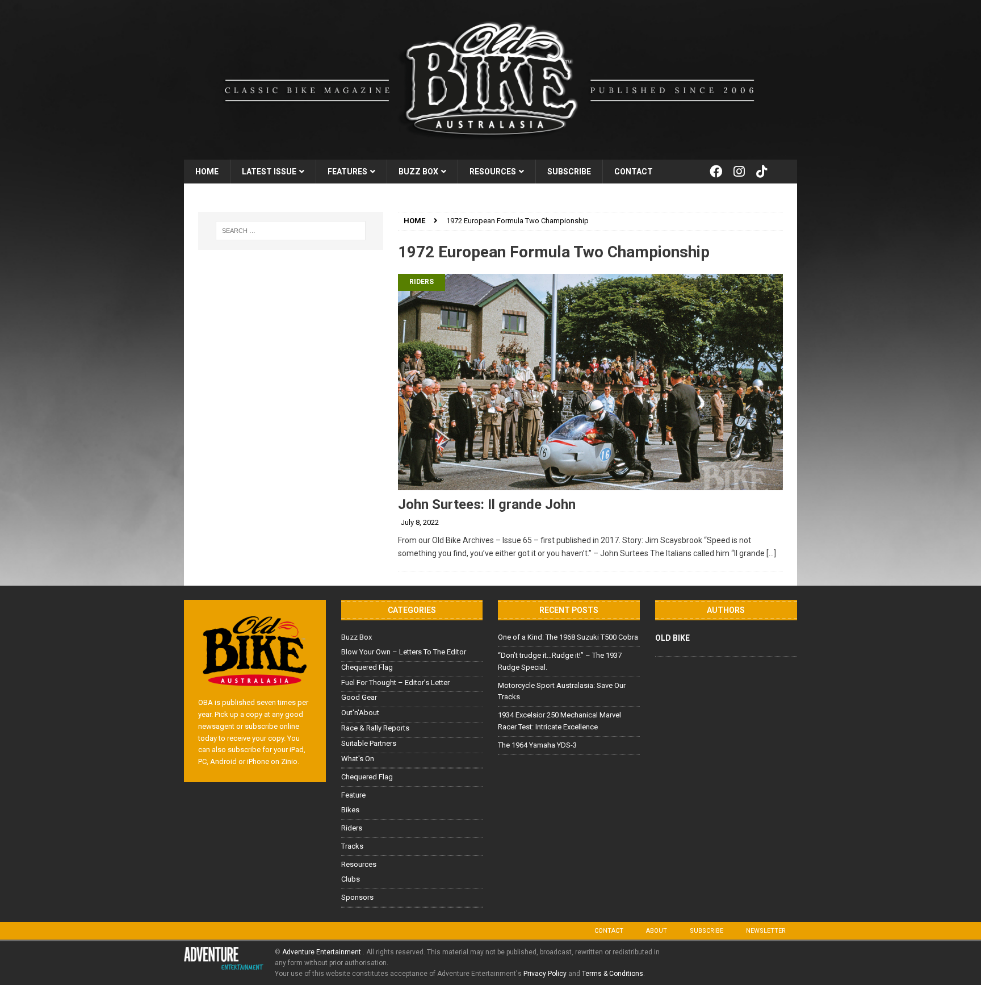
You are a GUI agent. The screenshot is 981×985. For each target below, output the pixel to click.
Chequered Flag (367, 667)
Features (347, 171)
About (656, 930)
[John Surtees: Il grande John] (590, 382)
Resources (492, 171)
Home (207, 171)
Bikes (350, 809)
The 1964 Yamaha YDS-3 (537, 745)
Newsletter (766, 930)
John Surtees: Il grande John (487, 504)
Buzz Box (418, 171)
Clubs (350, 879)
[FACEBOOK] (716, 171)
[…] (771, 553)
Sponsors (357, 897)
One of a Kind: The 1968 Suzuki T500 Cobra (568, 637)
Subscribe (569, 171)
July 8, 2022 (420, 522)
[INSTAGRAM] (739, 171)
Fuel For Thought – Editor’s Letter (395, 682)
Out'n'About (360, 712)
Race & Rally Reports (375, 728)
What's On (357, 758)
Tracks (352, 846)
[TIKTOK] (762, 171)
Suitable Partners (368, 743)
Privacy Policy (545, 974)
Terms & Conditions (612, 974)
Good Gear (359, 697)
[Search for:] (290, 230)
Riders (421, 282)
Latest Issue (269, 171)
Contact (633, 171)
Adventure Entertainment (322, 952)
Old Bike (672, 637)
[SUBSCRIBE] (785, 171)
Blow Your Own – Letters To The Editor (403, 652)
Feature (353, 795)
